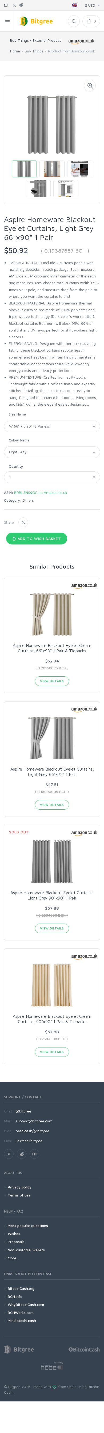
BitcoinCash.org (21, 1288)
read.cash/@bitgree (32, 1131)
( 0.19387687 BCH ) (65, 250)
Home (15, 51)
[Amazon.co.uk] (81, 41)
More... (13, 1258)
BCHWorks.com (21, 1312)
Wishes (14, 1233)
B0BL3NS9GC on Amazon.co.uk (40, 492)
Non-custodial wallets (26, 1250)
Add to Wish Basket (38, 538)
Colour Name (19, 440)
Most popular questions (28, 1225)
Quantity (16, 466)
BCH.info (15, 1296)
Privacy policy (19, 1187)
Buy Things (34, 51)
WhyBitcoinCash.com (26, 1304)
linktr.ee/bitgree (29, 1140)
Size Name (17, 414)
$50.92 (16, 250)
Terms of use (19, 1195)
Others (28, 500)
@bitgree (23, 1111)
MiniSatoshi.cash (22, 1320)
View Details (52, 681)
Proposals (16, 1241)
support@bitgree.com (34, 1121)
